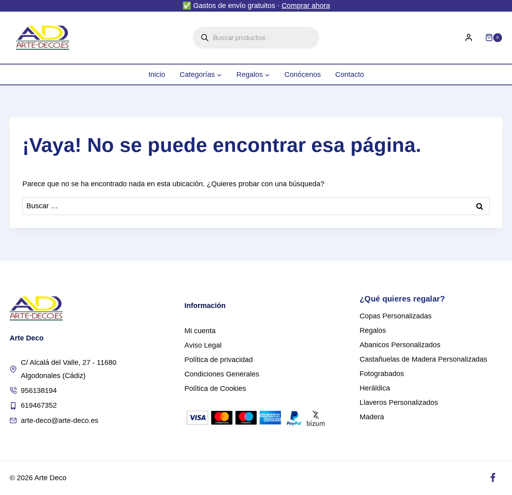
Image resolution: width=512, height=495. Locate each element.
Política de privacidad (218, 360)
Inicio (156, 74)
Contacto (349, 74)
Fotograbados (382, 374)
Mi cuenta (200, 331)
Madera (372, 417)
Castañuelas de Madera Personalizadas (423, 359)
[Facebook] (492, 478)
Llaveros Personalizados (399, 402)
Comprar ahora (306, 6)
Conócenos (302, 74)
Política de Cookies (215, 388)
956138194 (39, 390)
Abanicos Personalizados (400, 345)
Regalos (373, 330)
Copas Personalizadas (396, 316)
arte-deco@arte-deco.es (59, 421)
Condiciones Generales (221, 374)
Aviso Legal (203, 345)
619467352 (39, 405)
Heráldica (375, 388)
